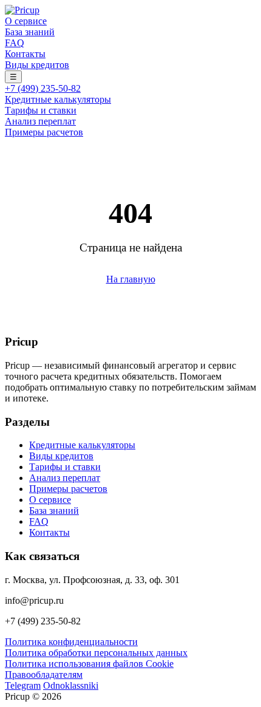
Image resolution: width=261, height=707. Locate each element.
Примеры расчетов (44, 132)
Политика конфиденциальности (71, 642)
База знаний (30, 32)
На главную (130, 279)
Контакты (25, 54)
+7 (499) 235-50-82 (43, 88)
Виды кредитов (37, 65)
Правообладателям (44, 674)
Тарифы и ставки (40, 110)
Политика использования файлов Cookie (89, 663)
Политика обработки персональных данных (96, 652)
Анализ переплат (40, 121)
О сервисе (26, 21)
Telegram (23, 685)
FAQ (14, 43)
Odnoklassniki (70, 685)
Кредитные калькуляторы (58, 99)
